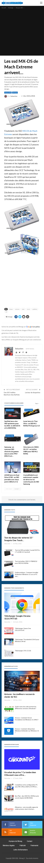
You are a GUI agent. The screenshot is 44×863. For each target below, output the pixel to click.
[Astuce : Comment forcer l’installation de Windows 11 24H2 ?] (8, 720)
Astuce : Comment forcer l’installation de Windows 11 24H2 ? (26, 719)
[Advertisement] (22, 32)
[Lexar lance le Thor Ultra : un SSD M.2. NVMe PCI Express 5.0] (31, 413)
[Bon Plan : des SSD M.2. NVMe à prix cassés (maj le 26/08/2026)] (8, 798)
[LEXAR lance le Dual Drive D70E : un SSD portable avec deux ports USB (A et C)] (12, 467)
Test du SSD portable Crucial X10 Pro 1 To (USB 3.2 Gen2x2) (27, 551)
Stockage (15, 92)
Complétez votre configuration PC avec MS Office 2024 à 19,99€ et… (26, 786)
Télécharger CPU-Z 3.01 (23, 651)
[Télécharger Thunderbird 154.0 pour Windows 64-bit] (8, 642)
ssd (6, 311)
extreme (17, 309)
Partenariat (34, 845)
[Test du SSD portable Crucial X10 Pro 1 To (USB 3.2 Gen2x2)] (8, 552)
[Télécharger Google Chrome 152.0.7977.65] (22, 603)
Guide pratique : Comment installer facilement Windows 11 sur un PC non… (26, 574)
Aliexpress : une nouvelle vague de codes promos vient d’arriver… (26, 808)
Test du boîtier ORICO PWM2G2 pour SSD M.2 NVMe (26, 562)
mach (23, 309)
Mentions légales (9, 845)
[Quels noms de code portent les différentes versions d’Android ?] (8, 709)
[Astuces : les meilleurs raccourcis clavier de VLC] (22, 681)
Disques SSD (8, 92)
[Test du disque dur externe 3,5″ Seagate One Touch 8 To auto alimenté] (22, 524)
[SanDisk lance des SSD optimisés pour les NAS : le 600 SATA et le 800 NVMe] (12, 413)
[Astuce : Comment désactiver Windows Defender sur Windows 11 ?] (8, 731)
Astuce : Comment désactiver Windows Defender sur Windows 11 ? (27, 731)
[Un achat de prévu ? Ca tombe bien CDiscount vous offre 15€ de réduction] (22, 759)
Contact (29, 841)
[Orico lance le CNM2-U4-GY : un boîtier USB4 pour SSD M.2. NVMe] (31, 439)
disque (11, 309)
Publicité (23, 845)
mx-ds (28, 309)
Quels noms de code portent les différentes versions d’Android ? (25, 707)
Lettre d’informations (20, 850)
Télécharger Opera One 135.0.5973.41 (23, 629)
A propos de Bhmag (15, 841)
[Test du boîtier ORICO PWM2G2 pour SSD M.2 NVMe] (8, 563)
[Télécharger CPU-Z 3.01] (8, 653)
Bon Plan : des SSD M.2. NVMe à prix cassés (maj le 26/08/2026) (27, 797)
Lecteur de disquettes (32, 392)
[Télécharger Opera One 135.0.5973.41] (8, 630)
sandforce (34, 309)
